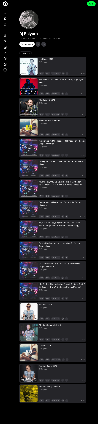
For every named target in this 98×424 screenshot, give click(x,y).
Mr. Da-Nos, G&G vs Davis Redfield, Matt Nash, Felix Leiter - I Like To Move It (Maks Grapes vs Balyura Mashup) (60, 185)
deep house (56, 73)
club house (55, 94)
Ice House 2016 (46, 59)
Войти (91, 4)
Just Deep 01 (45, 345)
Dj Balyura (43, 62)
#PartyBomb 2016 (47, 100)
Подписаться (27, 44)
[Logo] (5, 4)
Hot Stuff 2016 (45, 304)
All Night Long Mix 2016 (50, 325)
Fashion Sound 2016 (48, 366)
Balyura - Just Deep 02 (49, 120)
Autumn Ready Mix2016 (49, 386)
